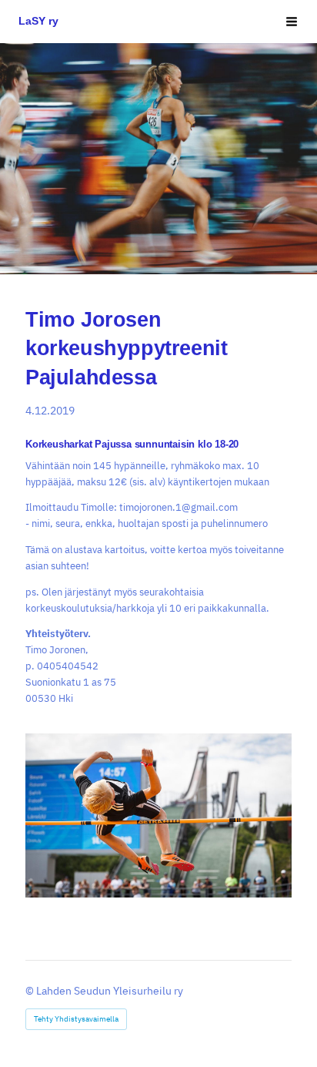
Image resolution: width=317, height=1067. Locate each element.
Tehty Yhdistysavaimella (76, 1019)
